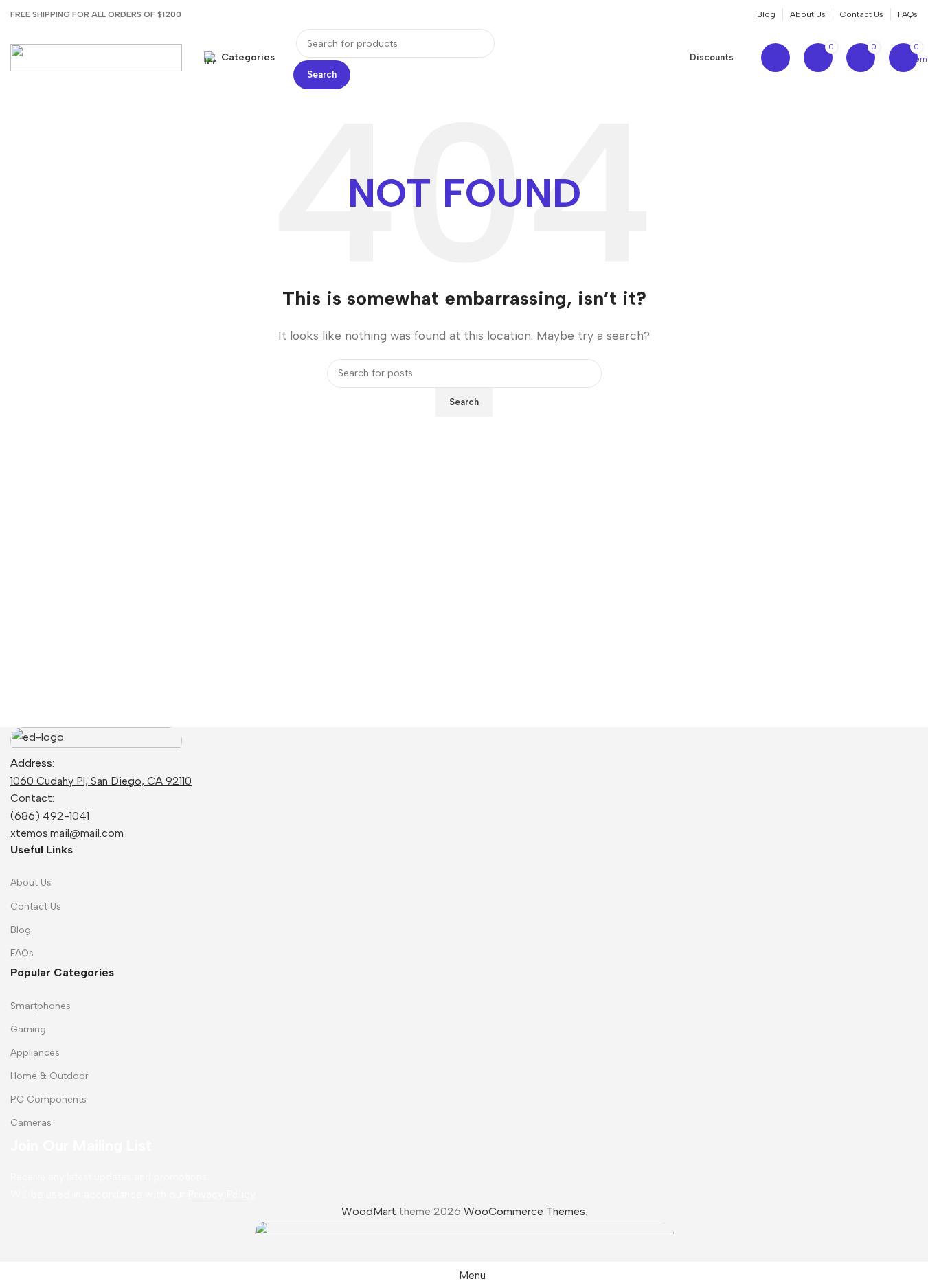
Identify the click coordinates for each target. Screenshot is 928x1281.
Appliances (35, 1053)
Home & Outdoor (49, 1076)
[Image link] (96, 739)
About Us (31, 882)
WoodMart (368, 1211)
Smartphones (40, 1006)
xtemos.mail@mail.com (67, 833)
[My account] (775, 57)
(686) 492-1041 (49, 815)
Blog (20, 930)
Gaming (28, 1029)
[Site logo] (96, 56)
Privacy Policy (222, 1194)
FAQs (22, 953)
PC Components (48, 1099)
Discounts (712, 57)
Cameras (31, 1123)
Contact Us (35, 906)
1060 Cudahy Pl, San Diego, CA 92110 (101, 780)
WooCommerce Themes (524, 1211)
